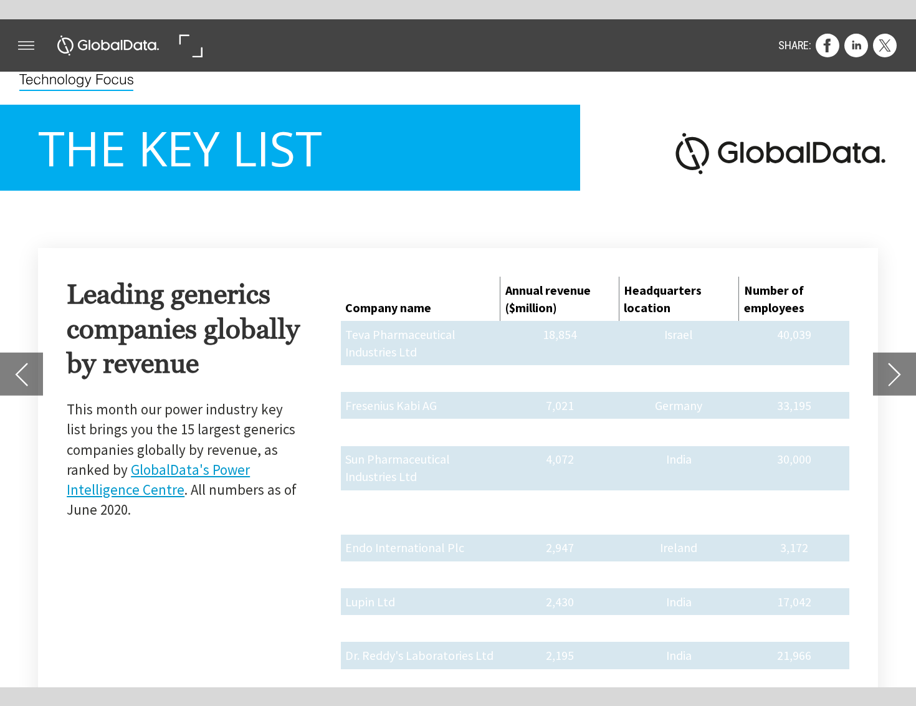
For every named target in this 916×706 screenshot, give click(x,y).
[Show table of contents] (26, 45)
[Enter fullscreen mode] (190, 45)
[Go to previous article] (21, 374)
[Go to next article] (894, 374)
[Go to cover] (108, 45)
